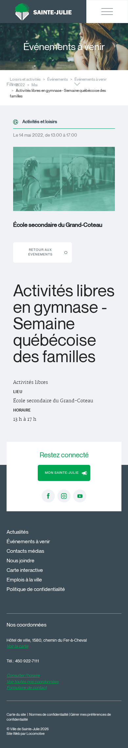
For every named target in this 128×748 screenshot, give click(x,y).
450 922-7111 (27, 660)
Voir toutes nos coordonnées (32, 681)
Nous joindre (20, 560)
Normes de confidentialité (48, 714)
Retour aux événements (40, 252)
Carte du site (16, 714)
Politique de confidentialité (36, 589)
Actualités (18, 532)
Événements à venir (91, 79)
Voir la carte (17, 646)
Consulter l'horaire (23, 675)
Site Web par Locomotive (26, 734)
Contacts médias (25, 551)
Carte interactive (25, 570)
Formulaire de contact (27, 687)
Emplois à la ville (24, 579)
